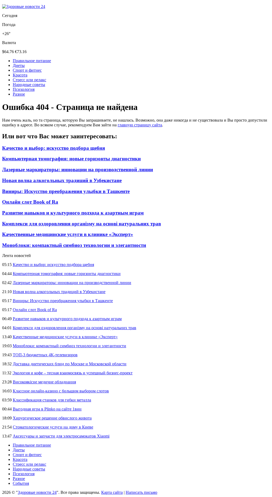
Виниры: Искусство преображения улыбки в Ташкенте (66, 191)
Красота (20, 75)
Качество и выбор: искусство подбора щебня (53, 148)
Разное (19, 94)
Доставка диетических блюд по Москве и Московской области (69, 364)
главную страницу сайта (140, 125)
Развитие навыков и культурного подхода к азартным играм (73, 213)
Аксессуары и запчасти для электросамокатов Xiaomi (61, 436)
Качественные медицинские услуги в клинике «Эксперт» (67, 234)
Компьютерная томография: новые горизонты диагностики (71, 158)
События (21, 483)
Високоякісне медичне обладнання (44, 382)
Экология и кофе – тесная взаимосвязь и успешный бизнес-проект (72, 373)
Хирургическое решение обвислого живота (52, 418)
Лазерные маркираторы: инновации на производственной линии (77, 169)
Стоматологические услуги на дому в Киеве (53, 427)
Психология (24, 89)
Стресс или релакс (29, 80)
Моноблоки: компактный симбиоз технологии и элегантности (74, 245)
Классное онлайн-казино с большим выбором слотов (61, 391)
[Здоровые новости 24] (23, 6)
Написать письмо (141, 492)
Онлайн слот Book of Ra (30, 202)
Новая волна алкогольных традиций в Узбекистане (62, 180)
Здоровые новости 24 (37, 492)
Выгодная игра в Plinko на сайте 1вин (47, 409)
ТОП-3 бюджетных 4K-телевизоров (45, 355)
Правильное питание (32, 60)
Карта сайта (112, 492)
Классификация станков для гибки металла (52, 400)
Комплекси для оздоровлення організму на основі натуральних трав (81, 223)
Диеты (19, 65)
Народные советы (29, 84)
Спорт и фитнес (27, 70)
